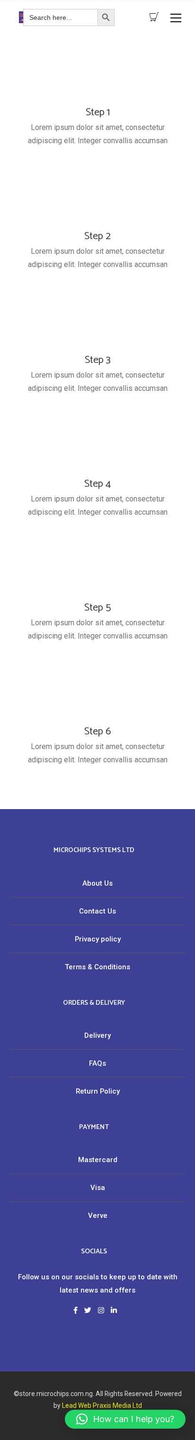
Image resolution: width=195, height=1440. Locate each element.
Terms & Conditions (97, 967)
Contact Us (97, 911)
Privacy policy (98, 939)
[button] (125, 1419)
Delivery (97, 1035)
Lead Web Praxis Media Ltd (102, 1405)
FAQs (97, 1063)
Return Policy (98, 1091)
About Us (97, 883)
